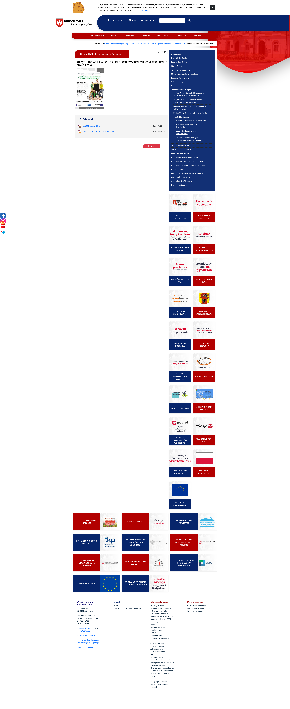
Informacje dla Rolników (160, 638)
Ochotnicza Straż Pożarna (181, 181)
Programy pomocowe (158, 635)
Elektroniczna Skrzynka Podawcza (127, 608)
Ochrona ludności (157, 644)
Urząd (146, 36)
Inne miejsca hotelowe (180, 153)
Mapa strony (155, 687)
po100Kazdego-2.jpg (91, 126)
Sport (152, 676)
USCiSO (153, 654)
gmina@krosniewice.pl (86, 635)
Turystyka (130, 36)
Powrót (151, 146)
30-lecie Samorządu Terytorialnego (185, 74)
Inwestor (181, 36)
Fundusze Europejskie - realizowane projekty (188, 165)
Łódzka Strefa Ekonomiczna (198, 606)
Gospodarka (176, 54)
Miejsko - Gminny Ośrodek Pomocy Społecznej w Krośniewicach (187, 101)
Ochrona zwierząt (157, 646)
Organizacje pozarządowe (181, 177)
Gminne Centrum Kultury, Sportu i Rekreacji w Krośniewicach (190, 108)
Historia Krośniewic (179, 185)
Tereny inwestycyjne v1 (191, 70)
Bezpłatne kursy (156, 630)
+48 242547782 (83, 631)
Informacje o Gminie (179, 62)
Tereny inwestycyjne (195, 611)
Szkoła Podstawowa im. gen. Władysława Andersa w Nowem (188, 139)
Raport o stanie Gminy (180, 78)
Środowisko (155, 641)
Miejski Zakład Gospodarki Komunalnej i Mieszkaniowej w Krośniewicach (189, 94)
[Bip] (3, 226)
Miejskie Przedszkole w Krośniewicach (191, 120)
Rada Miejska (176, 86)
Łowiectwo (154, 679)
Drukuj (160, 52)
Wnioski (153, 625)
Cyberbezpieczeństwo (159, 614)
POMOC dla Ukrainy (179, 58)
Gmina (114, 36)
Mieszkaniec (163, 36)
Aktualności (97, 36)
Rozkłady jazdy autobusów (161, 608)
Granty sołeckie (177, 169)
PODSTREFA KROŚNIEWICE (198, 608)
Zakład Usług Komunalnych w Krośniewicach (191, 113)
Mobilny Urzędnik (157, 606)
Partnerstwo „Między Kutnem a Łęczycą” (187, 173)
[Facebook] (3, 215)
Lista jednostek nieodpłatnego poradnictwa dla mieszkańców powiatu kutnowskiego (162, 670)
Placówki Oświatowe (140, 44)
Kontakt (198, 36)
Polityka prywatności (158, 682)
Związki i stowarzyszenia (181, 149)
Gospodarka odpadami (159, 627)
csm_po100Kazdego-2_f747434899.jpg (98, 131)
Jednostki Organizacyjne (121, 44)
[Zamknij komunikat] (212, 7)
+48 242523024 (83, 628)
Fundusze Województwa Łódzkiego (185, 157)
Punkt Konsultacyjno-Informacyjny (164, 660)
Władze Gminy (177, 82)
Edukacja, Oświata (157, 657)
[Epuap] (3, 232)
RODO (116, 606)
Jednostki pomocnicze (180, 145)
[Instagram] (3, 221)
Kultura (153, 633)
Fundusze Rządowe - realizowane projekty (187, 161)
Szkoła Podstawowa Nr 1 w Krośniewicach (187, 125)
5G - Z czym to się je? (158, 611)
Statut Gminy (187, 66)
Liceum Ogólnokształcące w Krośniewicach (168, 44)
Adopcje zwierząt (157, 649)
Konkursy (154, 622)
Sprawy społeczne (157, 652)
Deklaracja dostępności (86, 647)
